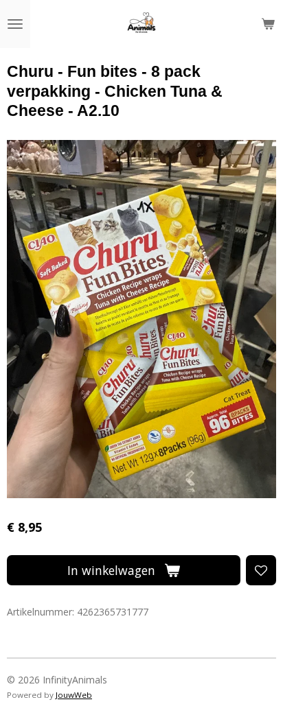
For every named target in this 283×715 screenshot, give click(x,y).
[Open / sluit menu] (15, 24)
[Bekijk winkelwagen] (268, 24)
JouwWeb (74, 695)
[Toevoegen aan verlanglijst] (261, 570)
